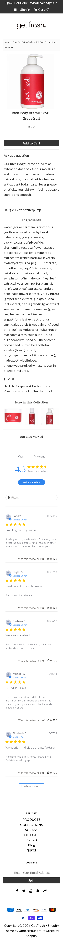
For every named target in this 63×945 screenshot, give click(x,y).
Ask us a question (16, 155)
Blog (31, 845)
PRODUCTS (31, 819)
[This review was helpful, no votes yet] (48, 559)
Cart (43, 9)
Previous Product (16, 391)
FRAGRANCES (31, 830)
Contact (31, 840)
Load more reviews (31, 786)
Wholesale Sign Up (43, 3)
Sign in (25, 9)
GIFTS (31, 850)
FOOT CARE (31, 835)
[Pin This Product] (13, 379)
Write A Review (31, 482)
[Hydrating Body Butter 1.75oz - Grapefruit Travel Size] (31, 424)
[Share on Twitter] (8, 379)
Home (6, 42)
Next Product (42, 391)
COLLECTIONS (31, 825)
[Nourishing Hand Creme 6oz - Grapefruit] (50, 424)
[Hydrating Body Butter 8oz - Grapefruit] (13, 424)
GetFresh (38, 925)
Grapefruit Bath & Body (23, 42)
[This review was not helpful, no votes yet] (54, 559)
